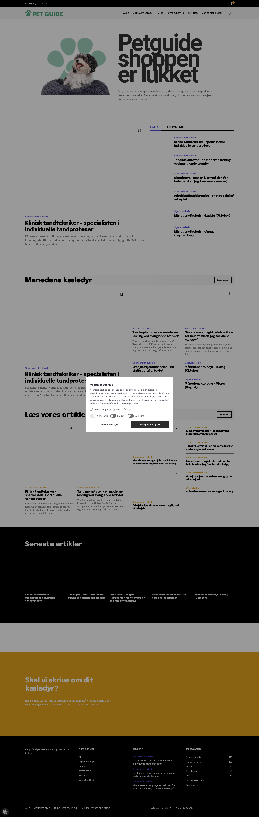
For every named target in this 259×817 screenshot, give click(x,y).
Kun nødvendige (109, 424)
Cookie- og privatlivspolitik (107, 409)
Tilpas (129, 409)
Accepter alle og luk (150, 424)
